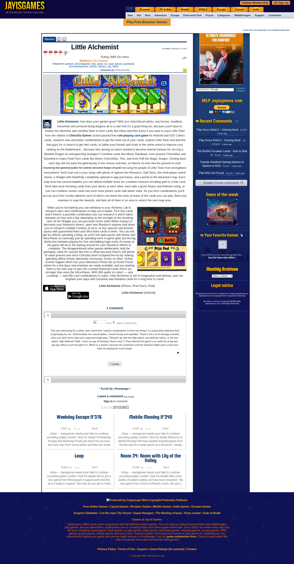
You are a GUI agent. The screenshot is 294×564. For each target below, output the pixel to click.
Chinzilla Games (80, 135)
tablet (115, 66)
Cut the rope (108, 513)
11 (75, 429)
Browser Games (140, 506)
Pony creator (192, 513)
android (69, 63)
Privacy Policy (106, 549)
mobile (93, 66)
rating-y (102, 66)
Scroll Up (107, 388)
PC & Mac (165, 9)
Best (147, 15)
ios (106, 63)
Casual (239, 9)
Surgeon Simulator (86, 513)
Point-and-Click (192, 15)
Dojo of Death (212, 513)
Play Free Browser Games (147, 22)
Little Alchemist (68, 121)
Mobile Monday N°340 (150, 417)
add (222, 244)
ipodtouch (129, 63)
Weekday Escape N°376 (79, 417)
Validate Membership (254, 2)
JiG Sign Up (281, 2)
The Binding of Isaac (169, 513)
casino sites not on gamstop (254, 30)
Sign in (108, 401)
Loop (79, 456)
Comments (274, 15)
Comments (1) (107, 70)
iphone (118, 63)
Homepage (122, 388)
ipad (111, 63)
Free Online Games (95, 506)
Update (115, 364)
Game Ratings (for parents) (167, 549)
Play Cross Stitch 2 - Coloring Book (217, 129)
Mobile (185, 9)
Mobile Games (162, 506)
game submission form (181, 536)
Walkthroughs (242, 15)
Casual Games (119, 506)
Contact (191, 549)
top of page (129, 397)
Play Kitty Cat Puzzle (211, 173)
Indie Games (181, 506)
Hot (139, 15)
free (94, 63)
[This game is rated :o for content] (185, 70)
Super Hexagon (143, 513)
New (130, 15)
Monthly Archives (222, 269)
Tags (130, 9)
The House (124, 513)
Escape (175, 15)
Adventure (160, 15)
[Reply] (177, 354)
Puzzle (210, 15)
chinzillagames (83, 63)
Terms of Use (126, 549)
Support (259, 15)
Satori (167, 49)
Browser (145, 9)
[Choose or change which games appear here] (241, 235)
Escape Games (201, 506)
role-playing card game (132, 135)
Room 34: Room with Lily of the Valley (150, 458)
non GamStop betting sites (279, 30)
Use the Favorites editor (221, 257)
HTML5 (203, 9)
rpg (109, 66)
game (100, 63)
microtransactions (78, 66)
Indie (256, 9)
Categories (223, 15)
